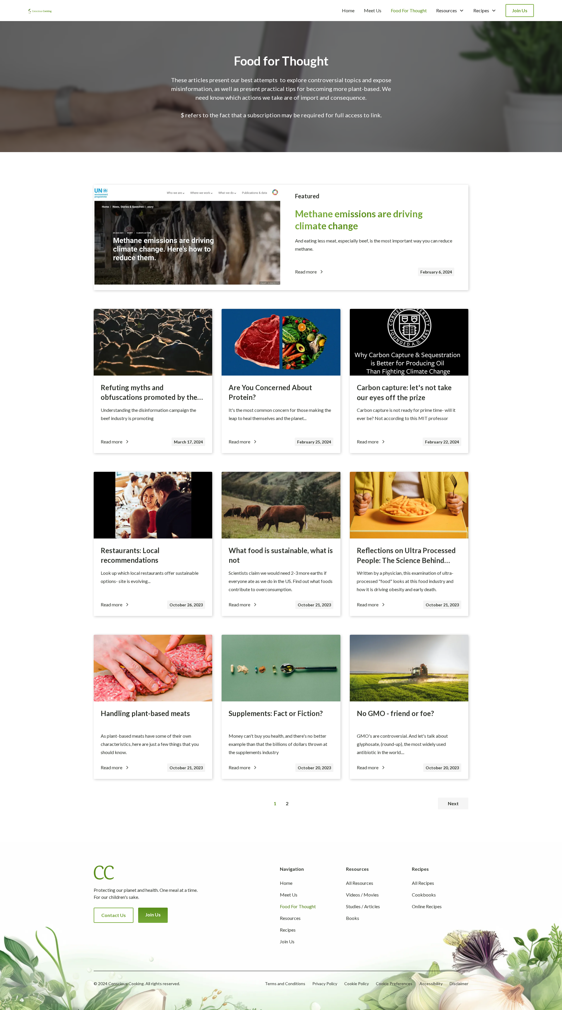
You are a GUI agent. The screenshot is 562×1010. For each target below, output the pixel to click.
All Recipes (423, 883)
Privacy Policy (324, 983)
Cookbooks (424, 894)
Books (352, 918)
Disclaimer (459, 983)
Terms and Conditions (285, 983)
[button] (450, 10)
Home (348, 10)
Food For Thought (409, 10)
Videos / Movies (362, 894)
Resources (290, 918)
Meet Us (372, 10)
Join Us (519, 10)
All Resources (359, 883)
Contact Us (113, 915)
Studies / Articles (363, 906)
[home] (40, 10)
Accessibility (431, 983)
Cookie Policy (356, 983)
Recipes (288, 929)
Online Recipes (427, 906)
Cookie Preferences (394, 983)
